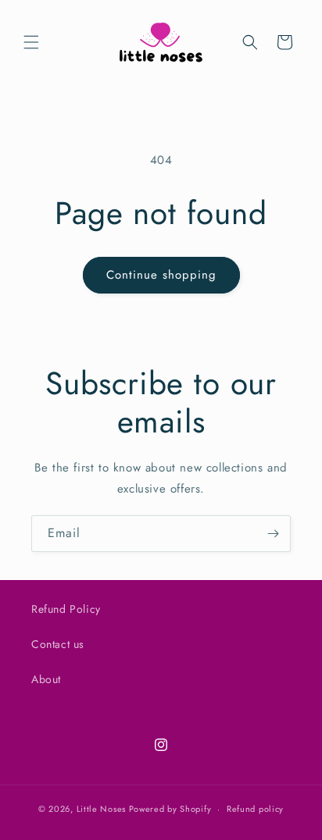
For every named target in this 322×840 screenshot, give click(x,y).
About (46, 679)
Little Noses (101, 809)
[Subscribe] (273, 533)
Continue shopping (161, 274)
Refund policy (255, 809)
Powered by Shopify (170, 809)
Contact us (57, 644)
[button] (31, 42)
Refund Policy (66, 609)
